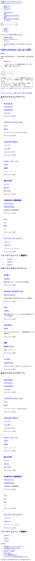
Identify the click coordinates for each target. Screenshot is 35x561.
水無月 (6, 164)
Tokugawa (7, 278)
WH (5, 222)
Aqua (2, 53)
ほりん (6, 125)
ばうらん (6, 184)
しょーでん (7, 145)
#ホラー (6, 28)
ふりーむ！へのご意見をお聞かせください (16, 556)
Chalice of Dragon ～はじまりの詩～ (16, 49)
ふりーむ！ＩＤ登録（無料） (9, 34)
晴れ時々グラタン (9, 346)
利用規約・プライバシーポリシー (13, 546)
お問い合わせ (8, 553)
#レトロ (6, 31)
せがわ (6, 328)
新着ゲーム (7, 6)
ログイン (20, 34)
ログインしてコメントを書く (9, 93)
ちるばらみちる (8, 362)
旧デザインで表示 (9, 551)
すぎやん (6, 310)
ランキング (7, 9)
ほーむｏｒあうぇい (10, 295)
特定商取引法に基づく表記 (12, 548)
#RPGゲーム (7, 61)
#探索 (5, 29)
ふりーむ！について (10, 550)
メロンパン (7, 241)
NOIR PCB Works (9, 203)
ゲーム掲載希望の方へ (10, 555)
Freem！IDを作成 (27, 93)
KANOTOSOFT (8, 106)
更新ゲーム (7, 8)
